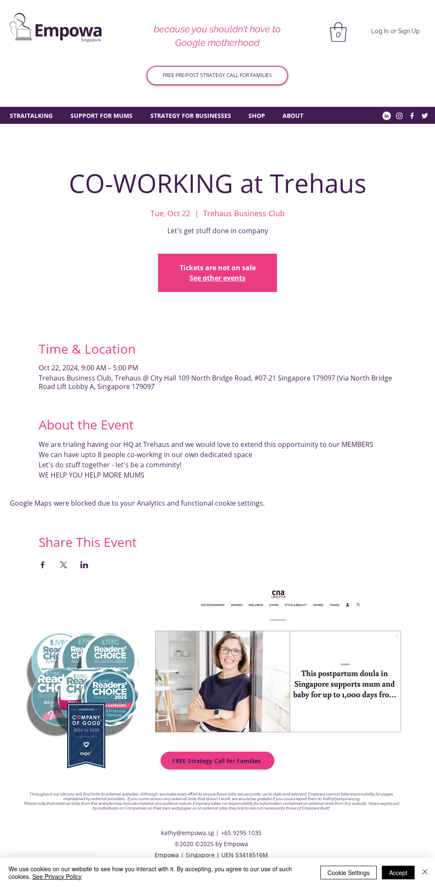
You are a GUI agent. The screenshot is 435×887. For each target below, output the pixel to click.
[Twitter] (425, 116)
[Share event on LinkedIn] (84, 564)
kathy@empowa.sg (187, 833)
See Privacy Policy (57, 876)
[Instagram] (399, 116)
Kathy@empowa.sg (341, 798)
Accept (398, 872)
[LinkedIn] (386, 116)
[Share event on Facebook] (43, 564)
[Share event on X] (63, 564)
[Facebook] (412, 116)
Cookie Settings (349, 872)
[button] (338, 32)
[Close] (425, 872)
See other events (217, 278)
